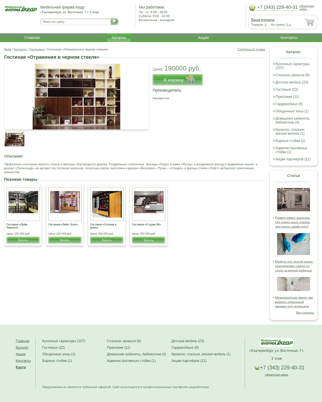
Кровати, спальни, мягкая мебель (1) (290, 131)
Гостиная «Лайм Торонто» (17, 226)
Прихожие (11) (287, 97)
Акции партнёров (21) (293, 159)
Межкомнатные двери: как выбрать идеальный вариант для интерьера (294, 302)
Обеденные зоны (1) (292, 111)
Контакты (289, 37)
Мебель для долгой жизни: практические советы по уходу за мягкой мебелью (294, 266)
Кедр (7, 49)
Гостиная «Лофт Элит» (63, 224)
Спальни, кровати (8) (293, 75)
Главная (32, 37)
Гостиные (36, 49)
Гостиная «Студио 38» (146, 224)
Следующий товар (251, 49)
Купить (23, 240)
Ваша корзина (262, 20)
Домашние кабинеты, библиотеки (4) (293, 120)
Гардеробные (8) (289, 104)
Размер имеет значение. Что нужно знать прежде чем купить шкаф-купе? (293, 222)
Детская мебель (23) (292, 82)
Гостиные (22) (287, 89)
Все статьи (305, 312)
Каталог (119, 37)
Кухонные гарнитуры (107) (63, 341)
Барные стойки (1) (290, 141)
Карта (21, 367)
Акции (203, 37)
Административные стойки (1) (131, 361)
